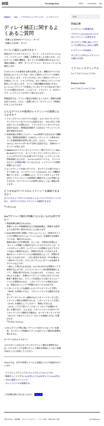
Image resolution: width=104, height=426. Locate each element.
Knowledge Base (52, 3)
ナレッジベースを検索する (17, 383)
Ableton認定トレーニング (16, 379)
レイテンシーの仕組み (81, 50)
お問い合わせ (8, 419)
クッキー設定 (42, 419)
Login (100, 3)
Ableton (5, 3)
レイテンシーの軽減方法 (82, 29)
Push (36, 372)
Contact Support (91, 3)
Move (43, 372)
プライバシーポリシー (29, 419)
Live (15, 17)
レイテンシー (53, 17)
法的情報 (17, 419)
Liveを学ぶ (29, 376)
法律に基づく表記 (54, 419)
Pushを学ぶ (41, 376)
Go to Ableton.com (94, 419)
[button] (36, 394)
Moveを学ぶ (54, 376)
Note (51, 372)
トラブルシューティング (32, 17)
